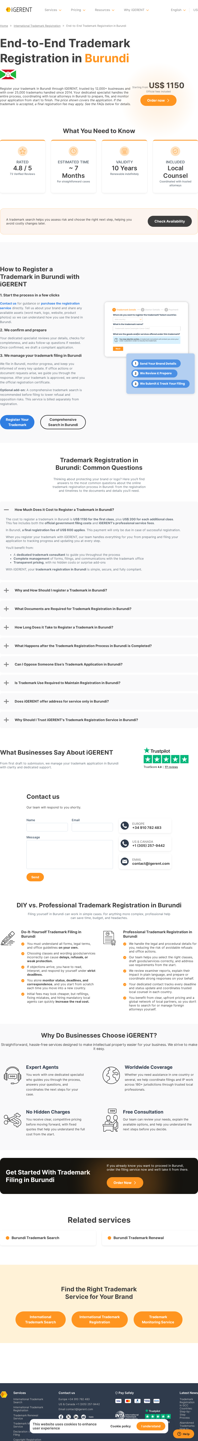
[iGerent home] (19, 10)
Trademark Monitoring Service (158, 1319)
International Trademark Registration (99, 1319)
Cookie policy (120, 1426)
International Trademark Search (40, 1319)
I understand (150, 1426)
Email (76, 820)
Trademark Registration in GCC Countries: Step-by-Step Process (187, 1408)
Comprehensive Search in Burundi (63, 422)
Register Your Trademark (17, 422)
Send (35, 877)
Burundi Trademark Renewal (139, 1238)
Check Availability (169, 221)
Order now (156, 100)
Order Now (122, 1183)
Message (33, 837)
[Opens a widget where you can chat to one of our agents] (183, 1434)
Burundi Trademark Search (35, 1238)
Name (30, 820)
